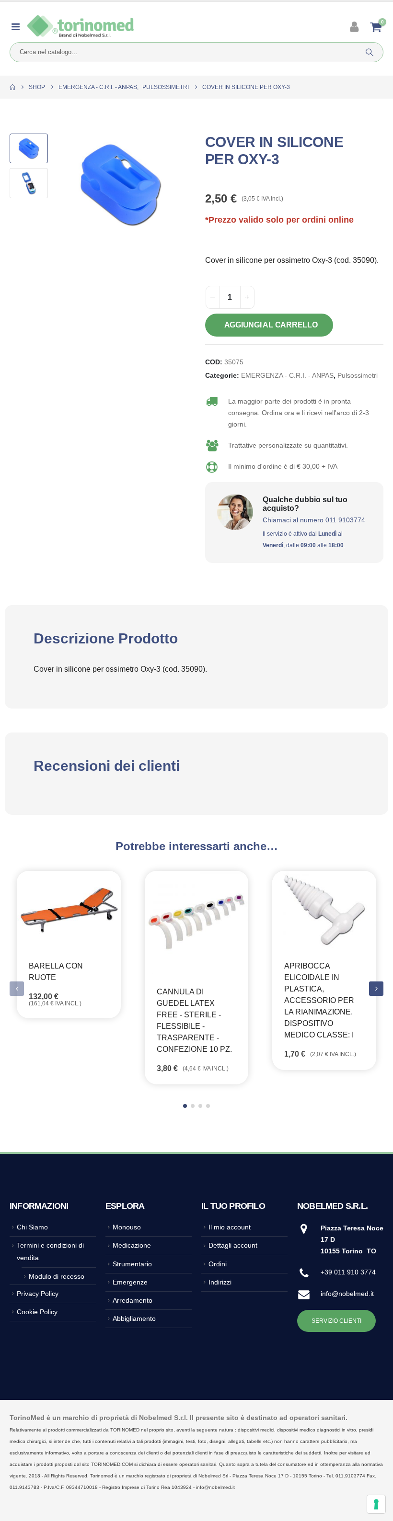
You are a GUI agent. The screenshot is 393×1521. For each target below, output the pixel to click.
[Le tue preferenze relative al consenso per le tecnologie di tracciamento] (376, 1504)
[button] (65, 184)
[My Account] (355, 27)
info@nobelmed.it (347, 1293)
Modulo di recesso (56, 1276)
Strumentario (132, 1264)
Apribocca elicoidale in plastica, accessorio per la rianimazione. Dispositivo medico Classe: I (319, 1000)
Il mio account (229, 1227)
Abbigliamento (134, 1318)
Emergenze (130, 1282)
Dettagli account (232, 1245)
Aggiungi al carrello (271, 325)
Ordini (217, 1264)
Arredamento (132, 1300)
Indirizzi (219, 1282)
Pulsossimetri (357, 375)
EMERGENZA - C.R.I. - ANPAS (287, 375)
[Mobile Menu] (18, 27)
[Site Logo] (80, 26)
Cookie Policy (37, 1312)
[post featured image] (69, 909)
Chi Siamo (32, 1227)
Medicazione (132, 1245)
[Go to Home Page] (12, 87)
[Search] (369, 52)
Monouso (127, 1227)
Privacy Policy (37, 1293)
